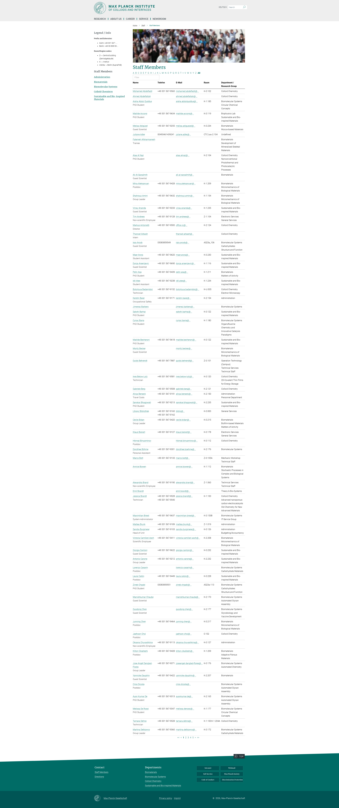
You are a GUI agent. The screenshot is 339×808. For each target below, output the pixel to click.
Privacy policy (165, 798)
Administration (102, 77)
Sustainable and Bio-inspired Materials (163, 785)
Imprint (177, 798)
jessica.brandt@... (184, 496)
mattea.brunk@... (184, 524)
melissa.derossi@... (185, 708)
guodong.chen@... (184, 609)
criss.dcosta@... (183, 684)
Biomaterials (100, 82)
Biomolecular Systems (105, 86)
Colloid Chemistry (103, 91)
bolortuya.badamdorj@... (187, 289)
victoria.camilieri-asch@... (188, 538)
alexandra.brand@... (185, 482)
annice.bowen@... (184, 466)
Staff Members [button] (103, 71)
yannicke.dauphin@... (186, 675)
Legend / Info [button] (102, 32)
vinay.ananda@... (184, 208)
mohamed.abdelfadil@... (187, 91)
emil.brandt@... (183, 491)
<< (178, 737)
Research (100, 19)
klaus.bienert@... (183, 432)
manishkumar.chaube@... (188, 597)
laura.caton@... (183, 576)
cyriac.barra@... (183, 320)
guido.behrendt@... (185, 360)
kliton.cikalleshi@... (185, 651)
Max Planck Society (231, 774)
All (199, 73)
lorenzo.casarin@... (185, 567)
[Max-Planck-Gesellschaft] (99, 798)
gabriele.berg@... (184, 389)
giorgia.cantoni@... (185, 550)
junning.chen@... (184, 621)
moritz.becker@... (184, 348)
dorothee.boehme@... (186, 449)
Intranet (208, 768)
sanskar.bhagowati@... (186, 402)
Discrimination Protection (232, 780)
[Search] (244, 7)
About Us (116, 19)
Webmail (231, 768)
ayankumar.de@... (184, 696)
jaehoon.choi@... (184, 634)
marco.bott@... (183, 458)
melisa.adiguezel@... (185, 126)
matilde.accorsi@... (185, 113)
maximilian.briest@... (186, 515)
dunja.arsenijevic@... (185, 263)
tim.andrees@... (183, 216)
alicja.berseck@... (184, 394)
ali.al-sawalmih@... (185, 175)
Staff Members (101, 772)
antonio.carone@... (185, 559)
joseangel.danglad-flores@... (189, 663)
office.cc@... (181, 225)
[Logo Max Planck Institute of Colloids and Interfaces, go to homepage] (143, 8)
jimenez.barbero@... (185, 306)
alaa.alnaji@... (182, 155)
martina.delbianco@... (186, 729)
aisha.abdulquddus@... (187, 101)
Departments (153, 767)
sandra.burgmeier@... (186, 529)
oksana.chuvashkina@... (187, 642)
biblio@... (180, 411)
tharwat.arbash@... (185, 234)
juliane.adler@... (183, 134)
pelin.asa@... (182, 272)
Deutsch (223, 7)
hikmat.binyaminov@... (187, 440)
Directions (99, 776)
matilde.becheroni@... (186, 340)
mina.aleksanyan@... (186, 183)
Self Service (208, 774)
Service (143, 19)
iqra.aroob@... (182, 242)
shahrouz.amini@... (185, 195)
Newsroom (159, 19)
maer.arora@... (183, 255)
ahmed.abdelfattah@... (186, 96)
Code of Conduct (208, 780)
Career (130, 19)
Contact (99, 767)
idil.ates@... (181, 281)
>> (198, 737)
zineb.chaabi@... (183, 585)
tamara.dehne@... (184, 721)
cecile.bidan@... (183, 420)
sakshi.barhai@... (184, 311)
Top (241, 756)
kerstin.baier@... (183, 298)
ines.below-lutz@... (185, 376)
